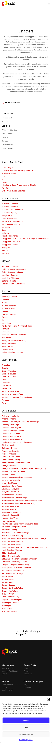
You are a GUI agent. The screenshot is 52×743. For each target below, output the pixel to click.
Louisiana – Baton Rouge (12, 486)
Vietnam (5, 254)
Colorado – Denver (9, 448)
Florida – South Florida (11, 457)
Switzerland (6, 338)
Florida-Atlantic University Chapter (16, 463)
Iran (3, 179)
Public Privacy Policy (26, 740)
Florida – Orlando (9, 454)
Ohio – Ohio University (11, 556)
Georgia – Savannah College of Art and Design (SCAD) (24, 469)
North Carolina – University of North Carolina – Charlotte (24, 547)
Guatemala (6, 389)
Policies (5, 682)
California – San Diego (11, 434)
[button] (48, 699)
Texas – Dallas (7, 582)
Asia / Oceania (8, 134)
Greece (5, 317)
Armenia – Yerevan (9, 173)
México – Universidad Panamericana (17, 397)
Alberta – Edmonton (10, 266)
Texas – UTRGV (8, 594)
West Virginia (7, 609)
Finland (5, 311)
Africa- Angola (7, 168)
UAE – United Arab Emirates (13, 191)
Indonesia (6, 227)
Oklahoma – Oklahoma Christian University (19, 559)
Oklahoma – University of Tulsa (14, 562)
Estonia (5, 303)
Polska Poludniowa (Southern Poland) (17, 326)
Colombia (6, 383)
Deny (26, 727)
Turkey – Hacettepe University (14, 341)
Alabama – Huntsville (10, 416)
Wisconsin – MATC (9, 612)
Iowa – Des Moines (9, 483)
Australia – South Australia (12, 210)
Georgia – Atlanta (9, 466)
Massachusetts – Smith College (14, 498)
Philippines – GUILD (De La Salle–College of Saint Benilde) (25, 239)
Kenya (4, 182)
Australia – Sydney (9, 213)
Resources (28, 674)
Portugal (5, 329)
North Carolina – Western (12, 550)
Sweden (5, 332)
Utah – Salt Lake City (10, 597)
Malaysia (5, 233)
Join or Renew (7, 668)
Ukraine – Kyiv (8, 349)
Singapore (6, 248)
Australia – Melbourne (11, 207)
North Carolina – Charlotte (12, 542)
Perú (4, 403)
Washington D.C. (8, 606)
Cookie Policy (7, 690)
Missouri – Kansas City (11, 515)
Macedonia (6, 323)
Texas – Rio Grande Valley (12, 588)
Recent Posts (30, 666)
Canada (5, 137)
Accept (26, 720)
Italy (3, 320)
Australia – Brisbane (10, 204)
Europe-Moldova (8, 309)
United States (7, 148)
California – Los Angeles (11, 428)
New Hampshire (8, 521)
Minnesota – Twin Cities (11, 512)
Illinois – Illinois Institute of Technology (17, 477)
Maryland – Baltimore (10, 492)
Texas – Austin (8, 579)
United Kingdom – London (12, 352)
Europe (5, 141)
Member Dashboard (10, 671)
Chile (4, 380)
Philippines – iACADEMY (12, 242)
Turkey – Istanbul (9, 344)
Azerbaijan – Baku (9, 297)
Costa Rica (6, 386)
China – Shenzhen (9, 219)
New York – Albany (9, 530)
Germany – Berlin (9, 314)
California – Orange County (13, 431)
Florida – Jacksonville (10, 451)
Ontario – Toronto (9, 281)
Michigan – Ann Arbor (10, 507)
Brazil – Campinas (9, 371)
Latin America (7, 145)
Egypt (4, 176)
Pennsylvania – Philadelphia (13, 571)
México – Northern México (12, 394)
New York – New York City (12, 536)
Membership (8, 666)
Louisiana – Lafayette (10, 489)
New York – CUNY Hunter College (15, 533)
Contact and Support (33, 682)
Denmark (5, 300)
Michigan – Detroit (9, 509)
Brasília (5, 368)
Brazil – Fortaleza (9, 374)
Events (26, 671)
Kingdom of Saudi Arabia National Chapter (19, 185)
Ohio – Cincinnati (9, 553)
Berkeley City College (10, 425)
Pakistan (5, 188)
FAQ (25, 685)
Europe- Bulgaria (9, 306)
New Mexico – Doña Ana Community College (20, 524)
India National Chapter (11, 224)
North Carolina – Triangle (12, 544)
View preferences (26, 734)
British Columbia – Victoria (12, 272)
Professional (7, 118)
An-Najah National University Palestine (17, 171)
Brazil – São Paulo (9, 377)
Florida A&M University (11, 460)
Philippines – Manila (10, 245)
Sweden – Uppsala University (14, 335)
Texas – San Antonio (10, 591)
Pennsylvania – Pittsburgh (12, 574)
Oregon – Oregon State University (15, 565)
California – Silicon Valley (12, 439)
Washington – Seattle (10, 603)
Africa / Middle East (9, 130)
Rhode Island (7, 577)
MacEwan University (10, 275)
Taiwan (5, 251)
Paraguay (6, 400)
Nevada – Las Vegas (10, 518)
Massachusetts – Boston (12, 495)
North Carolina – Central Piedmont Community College (24, 539)
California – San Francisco (12, 437)
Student (5, 121)
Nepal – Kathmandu (10, 236)
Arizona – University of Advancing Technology (20, 422)
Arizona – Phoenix (9, 419)
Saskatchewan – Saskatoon (13, 284)
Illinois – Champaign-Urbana (13, 472)
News (26, 668)
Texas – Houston (8, 585)
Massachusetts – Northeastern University (18, 504)
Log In (4, 674)
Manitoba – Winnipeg (10, 278)
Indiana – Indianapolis (11, 480)
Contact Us (28, 687)
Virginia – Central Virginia (12, 600)
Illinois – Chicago (8, 474)
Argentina (6, 365)
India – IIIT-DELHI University (13, 221)
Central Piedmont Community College (17, 442)
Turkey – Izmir (7, 346)
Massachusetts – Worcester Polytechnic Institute (22, 501)
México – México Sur (10, 391)
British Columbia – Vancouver (14, 269)
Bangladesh (7, 216)
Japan (4, 230)
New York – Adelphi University (14, 527)
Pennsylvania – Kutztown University (16, 568)
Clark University (8, 445)
